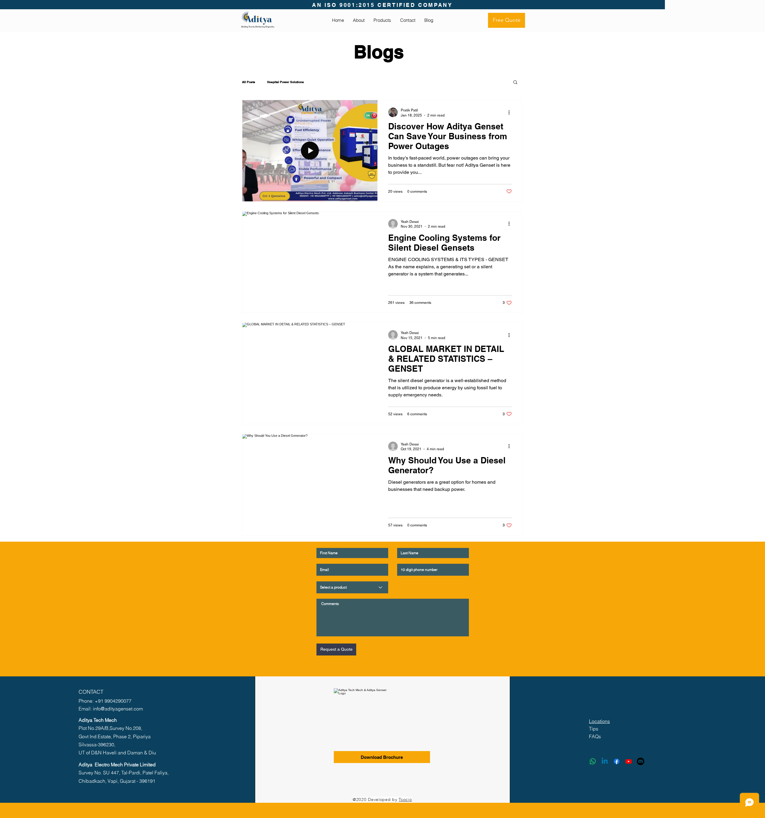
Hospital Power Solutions (285, 82)
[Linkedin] (604, 761)
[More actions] (511, 112)
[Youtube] (628, 761)
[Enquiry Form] (640, 761)
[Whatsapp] (592, 761)
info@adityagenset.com (118, 709)
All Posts (248, 82)
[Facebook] (616, 761)
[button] (515, 82)
